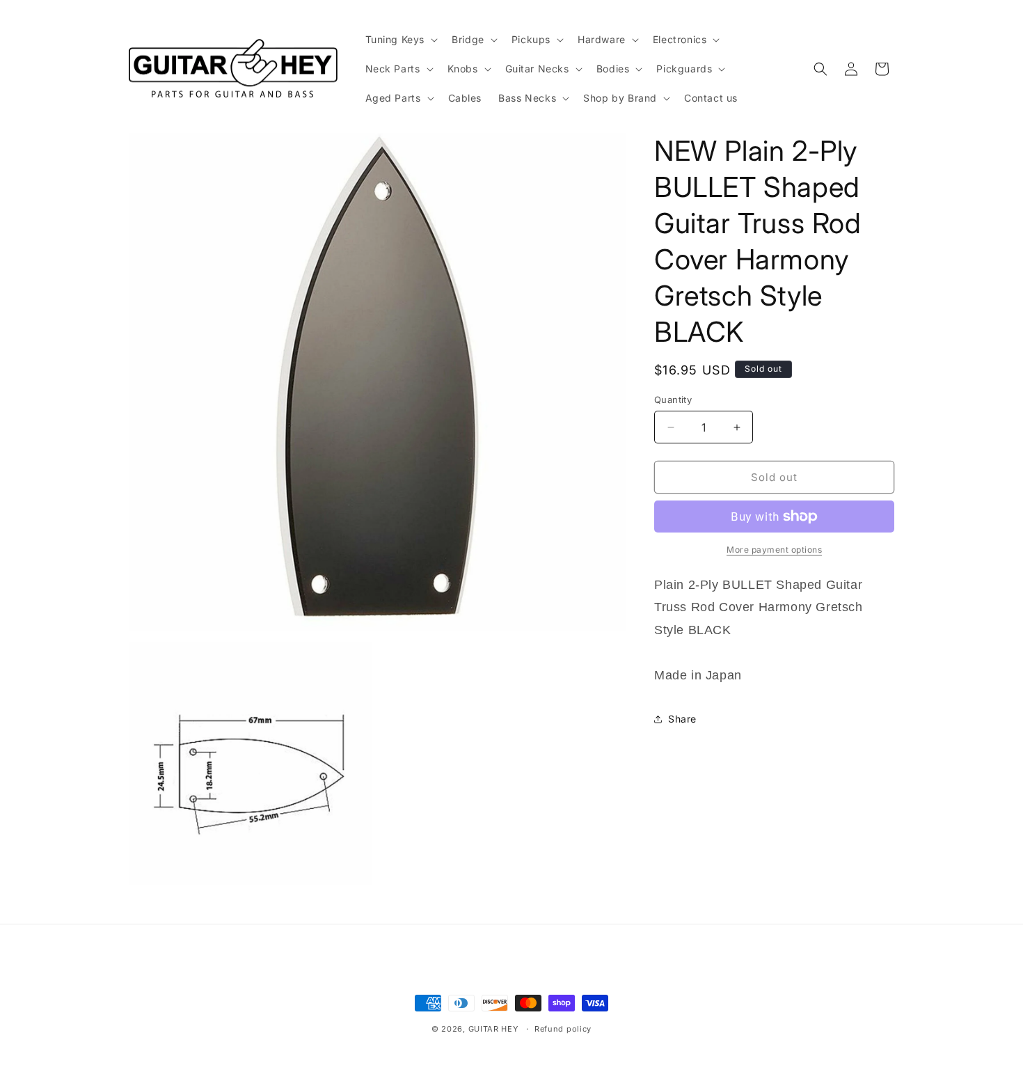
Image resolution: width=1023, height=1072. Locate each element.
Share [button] (682, 719)
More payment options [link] (774, 549)
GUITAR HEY (493, 1029)
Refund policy (563, 1029)
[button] (400, 39)
